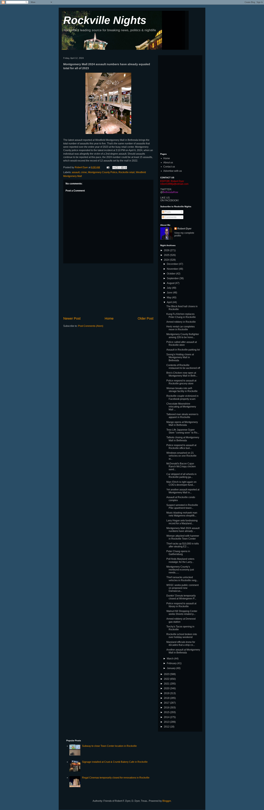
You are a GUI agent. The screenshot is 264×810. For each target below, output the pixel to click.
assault (76, 172)
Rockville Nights (104, 20)
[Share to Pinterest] (125, 167)
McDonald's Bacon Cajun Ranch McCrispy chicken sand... (181, 466)
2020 (167, 688)
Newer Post (72, 318)
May (169, 297)
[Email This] (113, 167)
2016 (167, 707)
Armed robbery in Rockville (181, 322)
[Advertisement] (108, 289)
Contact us (169, 166)
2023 (167, 674)
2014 (167, 717)
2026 (167, 250)
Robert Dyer (184, 228)
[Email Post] (107, 167)
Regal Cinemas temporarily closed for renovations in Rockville (115, 777)
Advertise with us (172, 171)
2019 (167, 693)
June (170, 292)
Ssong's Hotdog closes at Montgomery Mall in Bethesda (180, 357)
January (171, 668)
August (171, 283)
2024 (167, 260)
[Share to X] (119, 167)
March (170, 658)
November (173, 269)
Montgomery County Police (102, 172)
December (173, 264)
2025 (167, 255)
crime (84, 172)
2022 (167, 679)
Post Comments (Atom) (90, 326)
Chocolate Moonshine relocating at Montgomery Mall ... (181, 406)
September (173, 278)
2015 (167, 712)
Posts (167, 212)
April (169, 302)
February (172, 663)
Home (109, 318)
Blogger (166, 801)
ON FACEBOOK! (169, 200)
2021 (167, 683)
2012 (167, 726)
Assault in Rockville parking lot (183, 349)
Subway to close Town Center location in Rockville (109, 746)
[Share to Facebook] (122, 167)
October (171, 273)
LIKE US (165, 197)
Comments (170, 217)
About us (168, 162)
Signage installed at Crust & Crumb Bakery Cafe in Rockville (115, 762)
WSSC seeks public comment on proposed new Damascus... (182, 588)
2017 (167, 702)
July (169, 288)
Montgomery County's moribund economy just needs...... (180, 569)
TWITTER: (166, 189)
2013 (167, 722)
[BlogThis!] (116, 167)
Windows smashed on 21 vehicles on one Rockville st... (181, 456)
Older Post (145, 318)
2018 (167, 698)
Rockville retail (127, 172)
